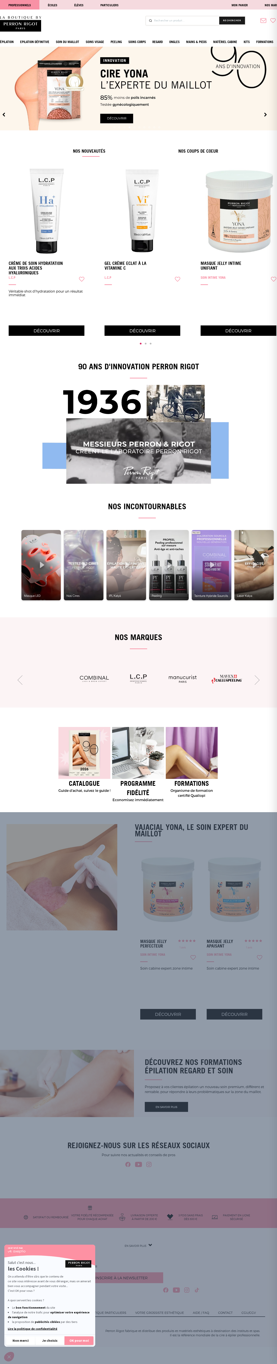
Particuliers (109, 5)
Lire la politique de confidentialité (32, 1329)
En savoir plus (166, 1106)
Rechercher (232, 20)
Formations (264, 42)
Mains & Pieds (196, 42)
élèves (79, 5)
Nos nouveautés (89, 151)
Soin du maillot (67, 42)
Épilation (7, 42)
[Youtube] (138, 1164)
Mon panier (240, 5)
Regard (157, 42)
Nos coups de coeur (198, 151)
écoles (52, 5)
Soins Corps (137, 42)
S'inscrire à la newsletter (120, 1278)
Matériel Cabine (225, 42)
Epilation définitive (34, 42)
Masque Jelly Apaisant (220, 944)
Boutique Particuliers (106, 1312)
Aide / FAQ (201, 1312)
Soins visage (95, 42)
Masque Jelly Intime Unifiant (221, 266)
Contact (225, 1312)
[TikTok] (197, 1290)
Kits (247, 42)
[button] (9, 1356)
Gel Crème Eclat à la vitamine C (125, 266)
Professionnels (19, 5)
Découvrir (47, 330)
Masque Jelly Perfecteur (153, 944)
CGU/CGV (249, 1312)
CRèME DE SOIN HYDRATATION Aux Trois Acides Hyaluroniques (36, 268)
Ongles (174, 42)
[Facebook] (128, 1164)
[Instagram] (149, 1164)
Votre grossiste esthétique (159, 1312)
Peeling (116, 42)
